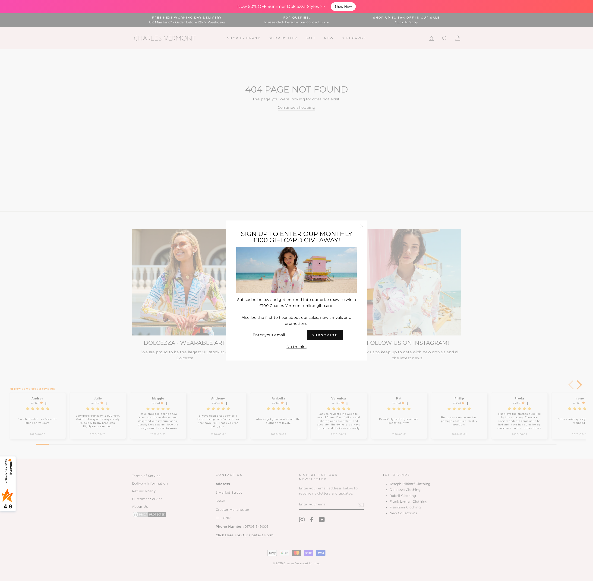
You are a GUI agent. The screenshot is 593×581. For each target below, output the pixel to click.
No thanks (297, 347)
